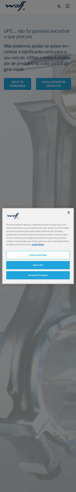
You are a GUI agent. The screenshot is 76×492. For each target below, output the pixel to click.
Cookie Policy (38, 244)
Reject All (38, 265)
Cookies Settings (38, 255)
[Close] (68, 212)
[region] (38, 246)
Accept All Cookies (38, 275)
